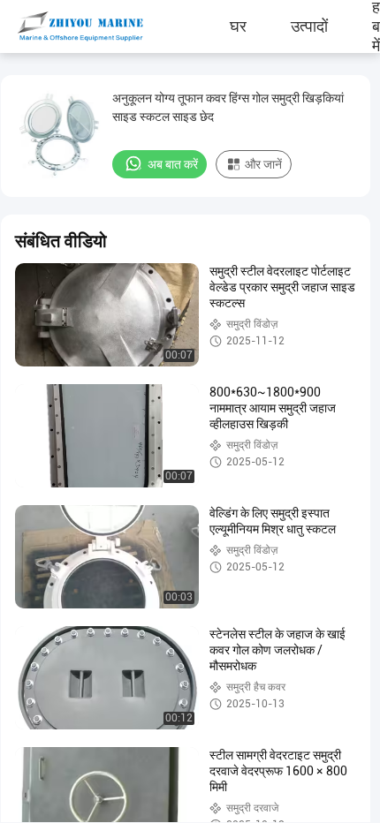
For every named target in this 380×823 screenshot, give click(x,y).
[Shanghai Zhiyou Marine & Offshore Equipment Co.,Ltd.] (66, 26)
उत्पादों (309, 26)
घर (238, 26)
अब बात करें (173, 164)
